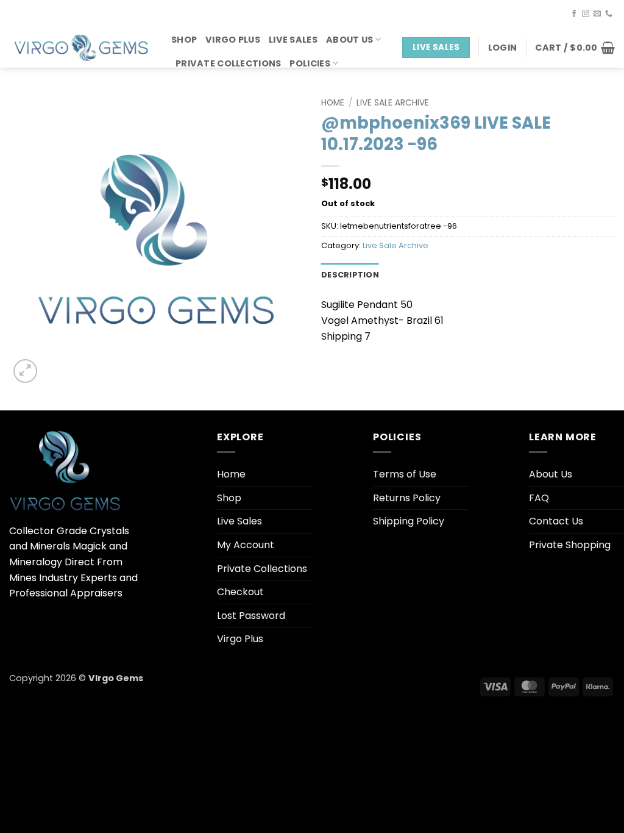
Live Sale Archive (392, 103)
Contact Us (556, 521)
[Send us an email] (597, 14)
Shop (184, 40)
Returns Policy (407, 498)
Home (332, 103)
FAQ (539, 498)
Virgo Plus (232, 40)
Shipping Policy (408, 521)
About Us (349, 40)
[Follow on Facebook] (574, 14)
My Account (245, 545)
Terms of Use (404, 474)
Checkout (240, 592)
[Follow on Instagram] (585, 14)
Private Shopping (570, 545)
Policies (309, 63)
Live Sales (293, 40)
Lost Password (251, 616)
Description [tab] (350, 275)
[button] (502, 48)
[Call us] (608, 14)
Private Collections (228, 63)
